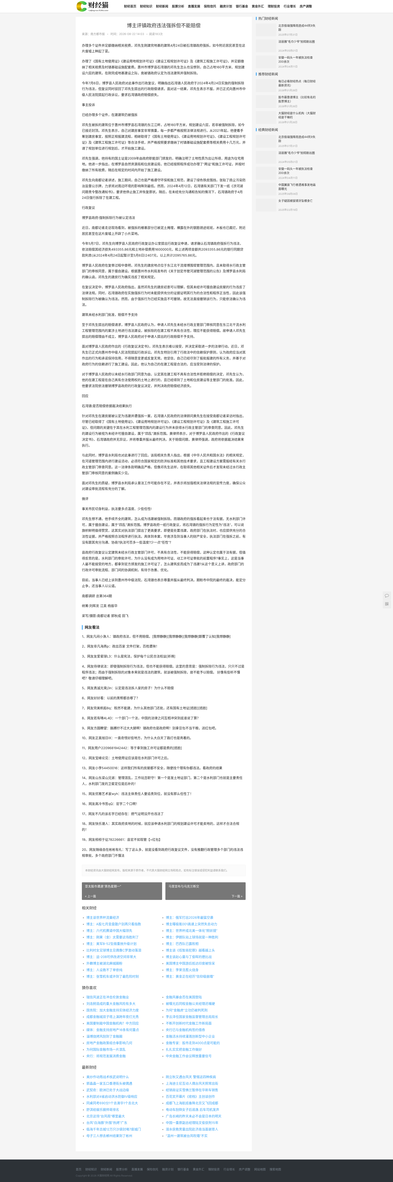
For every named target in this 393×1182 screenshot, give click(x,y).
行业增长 (290, 6)
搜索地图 (275, 1169)
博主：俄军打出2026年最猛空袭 (189, 917)
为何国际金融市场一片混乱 (106, 1049)
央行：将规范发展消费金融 (106, 1056)
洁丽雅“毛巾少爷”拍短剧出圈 (296, 41)
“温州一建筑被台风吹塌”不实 (187, 1136)
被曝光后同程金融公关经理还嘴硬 (190, 1004)
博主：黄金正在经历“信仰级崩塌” (190, 976)
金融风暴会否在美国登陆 (184, 997)
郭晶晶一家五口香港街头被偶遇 (109, 1083)
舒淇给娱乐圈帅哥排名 (102, 1110)
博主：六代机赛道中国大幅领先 (109, 931)
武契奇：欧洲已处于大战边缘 (107, 1090)
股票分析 (178, 6)
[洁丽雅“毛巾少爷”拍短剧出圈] (266, 42)
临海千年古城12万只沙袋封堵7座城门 (113, 1129)
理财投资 (274, 6)
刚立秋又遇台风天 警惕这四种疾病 (191, 1077)
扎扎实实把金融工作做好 (184, 1049)
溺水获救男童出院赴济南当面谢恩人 (192, 1129)
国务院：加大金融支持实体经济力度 (112, 1010)
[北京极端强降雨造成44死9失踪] (266, 26)
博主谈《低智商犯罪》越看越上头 (190, 950)
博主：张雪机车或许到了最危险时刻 (112, 976)
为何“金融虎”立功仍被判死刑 (187, 1010)
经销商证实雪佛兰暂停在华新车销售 (192, 1090)
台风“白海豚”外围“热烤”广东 (106, 1123)
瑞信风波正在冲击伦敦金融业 (107, 997)
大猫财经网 (103, 1175)
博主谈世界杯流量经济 (102, 917)
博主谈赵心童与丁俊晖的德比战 (189, 957)
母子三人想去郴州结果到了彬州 (109, 1136)
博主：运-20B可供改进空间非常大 (111, 957)
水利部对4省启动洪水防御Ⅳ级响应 (111, 1096)
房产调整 (306, 6)
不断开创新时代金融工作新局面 (189, 1023)
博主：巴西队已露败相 (182, 944)
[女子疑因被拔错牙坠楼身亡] (266, 201)
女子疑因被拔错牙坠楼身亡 (295, 200)
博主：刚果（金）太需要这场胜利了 (112, 937)
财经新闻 (162, 6)
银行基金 (242, 6)
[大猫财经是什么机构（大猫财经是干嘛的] (266, 113)
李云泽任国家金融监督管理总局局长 (192, 1017)
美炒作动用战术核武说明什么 (107, 1077)
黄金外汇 (258, 6)
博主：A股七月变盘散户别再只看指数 (113, 924)
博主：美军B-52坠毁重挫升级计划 (111, 944)
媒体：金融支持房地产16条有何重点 (112, 1030)
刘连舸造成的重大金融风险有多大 (111, 1004)
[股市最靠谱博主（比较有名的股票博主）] (266, 97)
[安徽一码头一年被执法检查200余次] (266, 58)
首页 (78, 1169)
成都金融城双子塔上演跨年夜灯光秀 (112, 1017)
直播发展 (194, 6)
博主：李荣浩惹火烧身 (182, 970)
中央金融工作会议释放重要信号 (189, 1056)
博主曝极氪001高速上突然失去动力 (191, 924)
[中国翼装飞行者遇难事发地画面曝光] (266, 185)
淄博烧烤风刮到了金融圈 (104, 1036)
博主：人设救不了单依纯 (104, 970)
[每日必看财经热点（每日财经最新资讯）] (266, 81)
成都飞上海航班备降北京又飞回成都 (192, 1103)
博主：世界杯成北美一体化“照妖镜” (191, 931)
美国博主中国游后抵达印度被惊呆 (190, 963)
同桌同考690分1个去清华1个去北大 (112, 1103)
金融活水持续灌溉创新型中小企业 (190, 1036)
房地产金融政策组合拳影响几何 (109, 1043)
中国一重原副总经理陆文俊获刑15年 (192, 1123)
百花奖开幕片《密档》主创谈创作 (190, 1096)
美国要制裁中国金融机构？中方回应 (112, 1023)
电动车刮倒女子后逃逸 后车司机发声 (192, 1110)
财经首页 (130, 6)
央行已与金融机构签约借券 (185, 1030)
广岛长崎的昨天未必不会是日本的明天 (193, 1116)
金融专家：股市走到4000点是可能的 (193, 1043)
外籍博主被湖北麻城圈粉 (104, 963)
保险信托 (210, 6)
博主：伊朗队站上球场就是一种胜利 (192, 937)
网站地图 (260, 1169)
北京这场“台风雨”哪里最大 (105, 1116)
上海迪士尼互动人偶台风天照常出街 (192, 1083)
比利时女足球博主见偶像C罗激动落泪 (113, 950)
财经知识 (146, 6)
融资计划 (226, 6)
